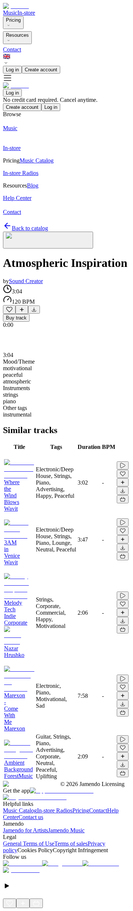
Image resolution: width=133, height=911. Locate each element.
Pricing (13, 20)
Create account (41, 69)
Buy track (16, 318)
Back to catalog (30, 228)
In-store (26, 13)
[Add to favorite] (9, 309)
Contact (12, 49)
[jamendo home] (16, 6)
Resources (17, 35)
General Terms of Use (28, 843)
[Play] (48, 240)
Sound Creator (26, 281)
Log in (12, 69)
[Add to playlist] (22, 309)
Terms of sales (71, 843)
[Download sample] (34, 310)
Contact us (30, 817)
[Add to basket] (123, 499)
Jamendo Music (66, 830)
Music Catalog (20, 810)
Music (10, 13)
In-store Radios (54, 810)
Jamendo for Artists (25, 830)
